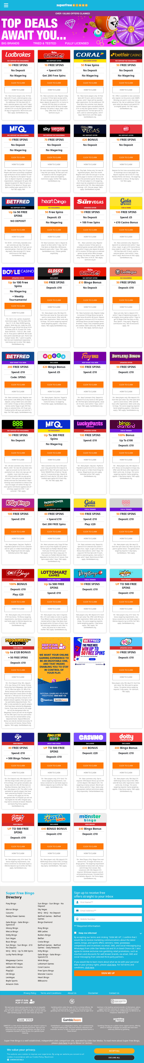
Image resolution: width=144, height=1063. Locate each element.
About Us (72, 993)
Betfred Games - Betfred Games (49, 917)
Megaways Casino (14, 960)
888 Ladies (43, 931)
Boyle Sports (12, 980)
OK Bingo (10, 974)
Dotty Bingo (11, 935)
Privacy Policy (30, 993)
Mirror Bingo (12, 909)
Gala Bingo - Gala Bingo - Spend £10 (49, 955)
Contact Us (114, 993)
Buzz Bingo (11, 941)
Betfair (41, 938)
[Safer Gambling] (25, 1001)
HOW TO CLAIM (18, 90)
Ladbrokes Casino (14, 967)
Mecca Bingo (12, 931)
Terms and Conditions (51, 993)
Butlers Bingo (44, 935)
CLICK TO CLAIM (18, 83)
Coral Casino (44, 967)
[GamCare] (119, 1001)
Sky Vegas (42, 909)
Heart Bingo (43, 977)
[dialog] (72, 1054)
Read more (49, 1057)
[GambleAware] (72, 1019)
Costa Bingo (43, 941)
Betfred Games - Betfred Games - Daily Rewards (49, 946)
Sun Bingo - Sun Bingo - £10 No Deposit (19, 946)
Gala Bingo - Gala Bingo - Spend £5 (18, 923)
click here (111, 964)
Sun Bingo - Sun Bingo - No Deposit (51, 904)
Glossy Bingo (12, 928)
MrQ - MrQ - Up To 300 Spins (19, 951)
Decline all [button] (114, 1057)
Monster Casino (45, 974)
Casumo (10, 912)
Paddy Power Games (15, 916)
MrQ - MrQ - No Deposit (49, 912)
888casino (42, 980)
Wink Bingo (43, 960)
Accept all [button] (114, 1051)
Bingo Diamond (45, 922)
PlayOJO (9, 970)
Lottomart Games (46, 963)
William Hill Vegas (14, 963)
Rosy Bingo (43, 928)
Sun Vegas (11, 938)
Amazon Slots (12, 984)
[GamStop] (25, 1019)
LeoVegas (10, 977)
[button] (49, 1059)
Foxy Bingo (11, 903)
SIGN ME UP (108, 973)
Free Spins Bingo (46, 970)
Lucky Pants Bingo (14, 954)
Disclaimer (93, 993)
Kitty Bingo (43, 951)
